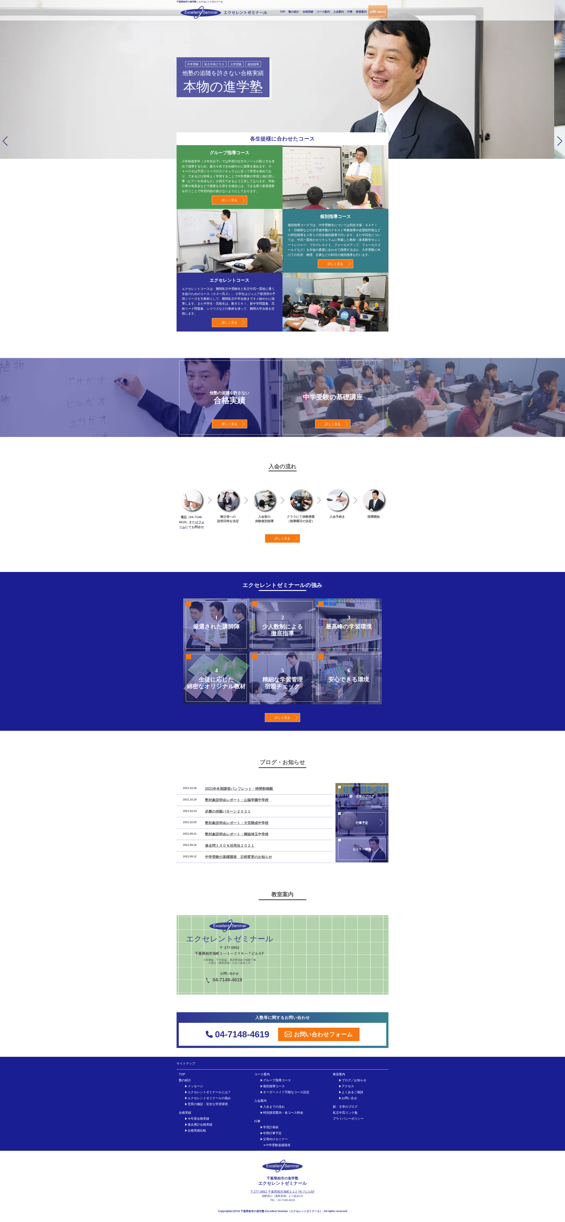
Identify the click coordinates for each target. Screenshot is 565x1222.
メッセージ (195, 1086)
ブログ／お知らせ (354, 1080)
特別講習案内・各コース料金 (283, 1112)
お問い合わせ (378, 11)
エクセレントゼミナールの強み (209, 1098)
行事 (349, 11)
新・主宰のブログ (345, 1106)
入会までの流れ (274, 1106)
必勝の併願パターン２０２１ (228, 811)
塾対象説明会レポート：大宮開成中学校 (237, 823)
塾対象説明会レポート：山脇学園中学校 (237, 800)
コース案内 (323, 11)
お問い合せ (349, 1098)
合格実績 (308, 11)
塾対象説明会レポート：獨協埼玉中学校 (237, 834)
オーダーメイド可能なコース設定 (286, 1092)
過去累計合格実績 (200, 1124)
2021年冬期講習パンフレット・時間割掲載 (239, 789)
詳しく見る (229, 200)
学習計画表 (271, 1127)
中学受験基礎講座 (278, 1145)
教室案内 (361, 11)
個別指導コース (274, 1086)
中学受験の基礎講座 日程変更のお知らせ (238, 857)
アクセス (348, 1086)
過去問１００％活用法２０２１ (229, 845)
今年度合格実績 (198, 1118)
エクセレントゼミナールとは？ (209, 1092)
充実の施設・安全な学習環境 (208, 1104)
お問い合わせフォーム (323, 1034)
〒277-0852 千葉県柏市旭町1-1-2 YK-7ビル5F (282, 1191)
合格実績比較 (197, 1130)
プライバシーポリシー (348, 1118)
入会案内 (338, 11)
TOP (282, 11)
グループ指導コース (277, 1080)
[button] (5, 141)
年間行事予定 (272, 1133)
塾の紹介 (293, 11)
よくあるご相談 (352, 1092)
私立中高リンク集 (345, 1112)
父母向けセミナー (275, 1139)
